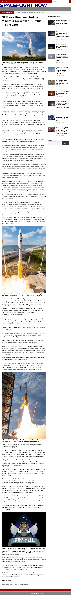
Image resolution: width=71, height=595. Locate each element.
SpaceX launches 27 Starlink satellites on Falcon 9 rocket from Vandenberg (62, 23)
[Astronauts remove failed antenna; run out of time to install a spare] (51, 82)
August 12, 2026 (60, 135)
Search (50, 140)
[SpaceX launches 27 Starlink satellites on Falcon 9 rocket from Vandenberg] (51, 22)
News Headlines (54, 16)
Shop (59, 9)
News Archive (11, 9)
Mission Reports (35, 9)
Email (3, 580)
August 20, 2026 (60, 62)
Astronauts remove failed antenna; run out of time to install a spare (62, 83)
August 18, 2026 (60, 86)
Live (54, 9)
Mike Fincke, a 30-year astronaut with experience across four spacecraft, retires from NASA (62, 130)
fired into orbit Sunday (35, 450)
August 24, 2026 (60, 39)
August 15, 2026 (60, 110)
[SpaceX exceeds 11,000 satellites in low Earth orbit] (51, 93)
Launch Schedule (23, 9)
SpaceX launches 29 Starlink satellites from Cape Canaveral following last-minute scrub (62, 57)
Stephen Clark (16, 29)
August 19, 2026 (60, 75)
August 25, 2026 (60, 27)
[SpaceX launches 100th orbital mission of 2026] (51, 46)
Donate (66, 9)
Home (3, 9)
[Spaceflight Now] (23, 6)
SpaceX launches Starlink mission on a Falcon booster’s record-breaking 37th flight (62, 35)
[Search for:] (60, 1)
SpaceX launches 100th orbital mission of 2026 (62, 46)
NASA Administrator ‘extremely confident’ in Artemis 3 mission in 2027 (62, 118)
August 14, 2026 (60, 122)
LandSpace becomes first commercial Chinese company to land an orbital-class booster (62, 70)
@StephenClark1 (24, 584)
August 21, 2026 (60, 49)
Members (46, 9)
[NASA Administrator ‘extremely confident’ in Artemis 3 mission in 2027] (51, 117)
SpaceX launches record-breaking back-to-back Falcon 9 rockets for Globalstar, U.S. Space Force (62, 105)
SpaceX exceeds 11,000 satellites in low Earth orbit (62, 93)
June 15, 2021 (6, 29)
